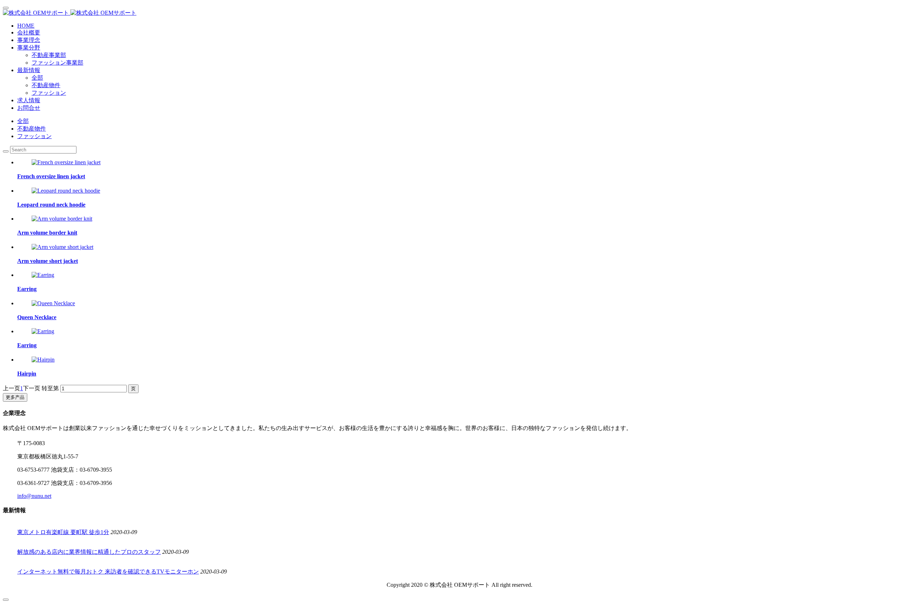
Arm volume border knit (47, 233)
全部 (37, 78)
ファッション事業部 (57, 63)
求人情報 (28, 100)
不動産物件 (46, 85)
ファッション (49, 93)
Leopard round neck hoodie (51, 205)
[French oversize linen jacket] (66, 162)
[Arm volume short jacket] (62, 247)
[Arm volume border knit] (62, 219)
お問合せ (28, 108)
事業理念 (28, 40)
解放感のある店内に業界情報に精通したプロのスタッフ (89, 552)
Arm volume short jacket (47, 261)
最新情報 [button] (28, 70)
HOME (25, 26)
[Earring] (43, 275)
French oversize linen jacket (51, 176)
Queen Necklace (36, 317)
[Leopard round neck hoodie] (66, 191)
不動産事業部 (49, 55)
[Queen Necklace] (53, 303)
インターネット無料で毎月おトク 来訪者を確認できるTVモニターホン (108, 571)
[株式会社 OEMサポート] (459, 13)
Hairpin (26, 374)
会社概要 (28, 32)
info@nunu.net (34, 496)
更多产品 (15, 397)
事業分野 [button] (28, 47)
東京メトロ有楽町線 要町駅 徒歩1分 (63, 532)
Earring (27, 289)
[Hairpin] (43, 360)
